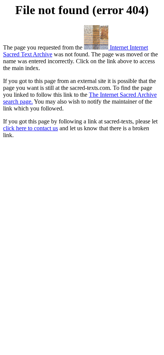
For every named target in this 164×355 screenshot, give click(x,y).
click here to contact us (30, 128)
